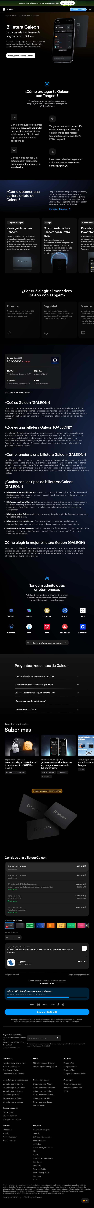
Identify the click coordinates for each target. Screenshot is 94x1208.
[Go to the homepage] (8, 9)
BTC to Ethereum (10, 1115)
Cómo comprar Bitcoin (43, 1084)
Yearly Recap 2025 (41, 1172)
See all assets (39, 1105)
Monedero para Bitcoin (13, 1084)
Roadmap (37, 1161)
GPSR (66, 1091)
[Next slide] (86, 925)
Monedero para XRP (11, 1094)
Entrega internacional (42, 1136)
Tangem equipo (10, 759)
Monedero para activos (13, 1102)
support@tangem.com (11, 1047)
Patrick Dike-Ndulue (48, 759)
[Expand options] (85, 1200)
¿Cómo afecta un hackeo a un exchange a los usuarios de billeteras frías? (56, 765)
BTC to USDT (8, 1112)
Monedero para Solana (13, 1091)
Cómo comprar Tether (43, 1102)
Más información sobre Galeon (17, 392)
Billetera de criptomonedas (15, 772)
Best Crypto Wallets (11, 1070)
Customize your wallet (43, 1147)
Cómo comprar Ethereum (44, 1087)
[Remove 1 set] (7, 937)
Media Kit (37, 1165)
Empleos (37, 1176)
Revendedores (39, 1140)
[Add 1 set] (19, 937)
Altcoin (6, 1133)
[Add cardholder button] (84, 948)
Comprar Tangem (78, 9)
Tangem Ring (69, 1070)
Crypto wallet (62, 772)
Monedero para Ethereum (14, 1087)
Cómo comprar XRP (41, 1098)
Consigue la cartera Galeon (20, 55)
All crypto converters (12, 1119)
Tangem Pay (69, 1063)
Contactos (37, 1179)
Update (81, 769)
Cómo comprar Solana (43, 1091)
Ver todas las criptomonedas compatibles (45, 642)
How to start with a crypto (14, 1063)
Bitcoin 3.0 (7, 1129)
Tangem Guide (39, 1169)
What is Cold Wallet (11, 1066)
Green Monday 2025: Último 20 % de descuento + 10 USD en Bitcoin (21, 765)
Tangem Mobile (70, 1066)
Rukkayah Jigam (83, 759)
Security (36, 1133)
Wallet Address (9, 1136)
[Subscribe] (57, 1038)
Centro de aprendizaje (43, 1158)
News (35, 1154)
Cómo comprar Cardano (44, 1094)
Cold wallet (46, 776)
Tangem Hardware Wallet (75, 1073)
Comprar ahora (67, 3)
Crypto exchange (48, 772)
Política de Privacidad (41, 1045)
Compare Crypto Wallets (13, 1073)
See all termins (9, 1140)
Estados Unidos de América (54, 981)
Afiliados (37, 1144)
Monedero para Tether (12, 1098)
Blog (35, 1151)
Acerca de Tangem (41, 1129)
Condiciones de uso (72, 1084)
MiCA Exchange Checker (44, 1063)
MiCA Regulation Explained (45, 1066)
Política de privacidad (73, 1087)
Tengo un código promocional (79, 975)
